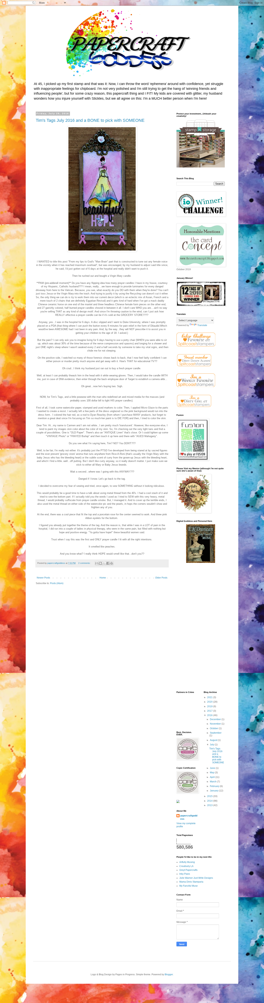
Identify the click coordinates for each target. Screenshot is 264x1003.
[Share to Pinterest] (111, 563)
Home (103, 577)
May (212, 772)
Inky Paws (184, 874)
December (215, 719)
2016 (210, 715)
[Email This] (97, 563)
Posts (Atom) (56, 583)
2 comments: (84, 563)
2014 (210, 801)
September (215, 732)
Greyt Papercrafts (188, 870)
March (213, 781)
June (213, 768)
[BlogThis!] (100, 563)
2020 (210, 701)
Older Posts (161, 577)
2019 (210, 706)
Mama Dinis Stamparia (191, 881)
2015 (210, 796)
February (215, 786)
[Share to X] (104, 563)
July (212, 744)
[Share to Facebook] (108, 563)
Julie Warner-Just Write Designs (196, 878)
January (214, 790)
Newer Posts (43, 577)
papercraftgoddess (188, 817)
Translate (202, 325)
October (214, 728)
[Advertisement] (200, 627)
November (215, 723)
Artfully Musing (187, 862)
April (212, 777)
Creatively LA (186, 866)
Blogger (169, 974)
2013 (210, 805)
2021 (210, 697)
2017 (210, 711)
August (214, 740)
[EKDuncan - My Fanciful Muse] (200, 562)
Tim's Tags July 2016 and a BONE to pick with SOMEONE (90, 120)
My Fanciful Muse (188, 885)
